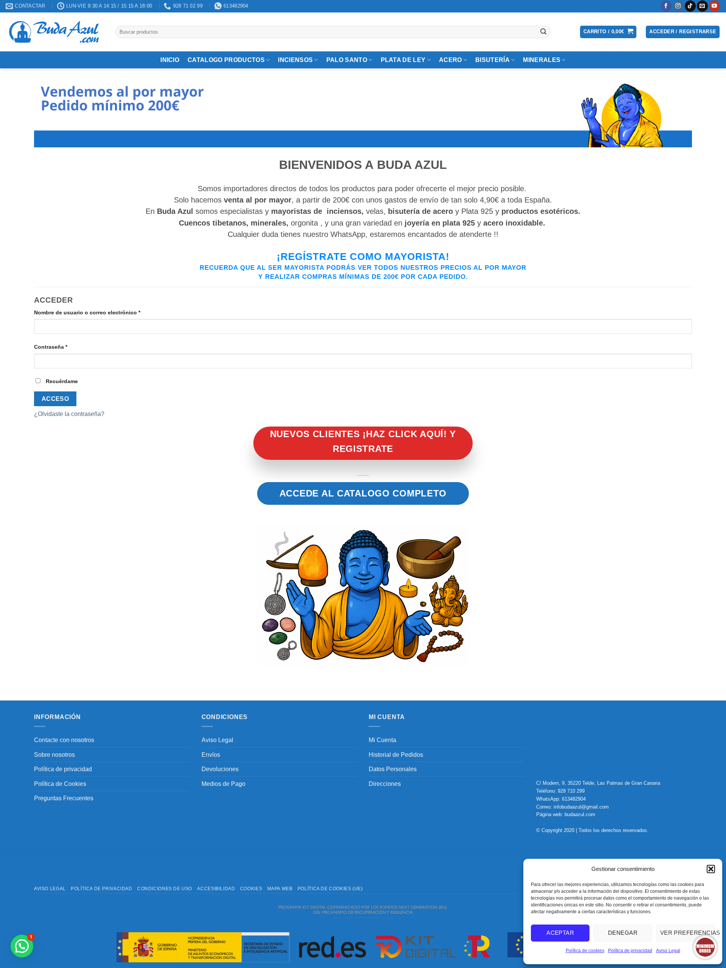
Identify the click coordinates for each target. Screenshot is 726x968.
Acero (450, 60)
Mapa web (280, 888)
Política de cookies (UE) (330, 888)
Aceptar (560, 932)
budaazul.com (580, 814)
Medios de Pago (223, 784)
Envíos (211, 755)
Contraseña (65, 346)
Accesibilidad (216, 888)
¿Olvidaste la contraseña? (69, 414)
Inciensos (295, 60)
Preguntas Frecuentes (63, 798)
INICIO (169, 60)
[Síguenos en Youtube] (714, 6)
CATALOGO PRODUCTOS (226, 60)
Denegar (623, 932)
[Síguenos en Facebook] (666, 6)
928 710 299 (571, 791)
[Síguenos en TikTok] (690, 6)
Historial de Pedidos (396, 755)
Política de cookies (585, 950)
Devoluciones (220, 769)
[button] (711, 869)
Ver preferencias (687, 932)
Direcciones (385, 784)
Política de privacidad (630, 950)
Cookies (251, 888)
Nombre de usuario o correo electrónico (101, 312)
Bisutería (492, 60)
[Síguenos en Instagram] (678, 6)
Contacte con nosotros (64, 740)
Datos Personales (393, 769)
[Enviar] (543, 31)
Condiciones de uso (164, 888)
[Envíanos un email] (702, 6)
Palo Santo (346, 60)
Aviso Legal (668, 950)
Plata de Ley (403, 60)
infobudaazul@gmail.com (581, 807)
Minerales (541, 60)
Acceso (55, 399)
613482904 (574, 799)
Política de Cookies (60, 784)
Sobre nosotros (54, 755)
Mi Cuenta (382, 740)
